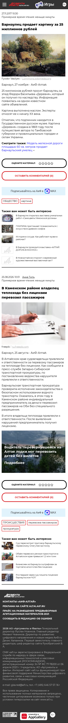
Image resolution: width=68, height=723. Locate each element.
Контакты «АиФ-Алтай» (19, 601)
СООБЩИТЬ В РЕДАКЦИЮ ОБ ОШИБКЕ (27, 618)
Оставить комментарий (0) (34, 175)
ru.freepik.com (20, 346)
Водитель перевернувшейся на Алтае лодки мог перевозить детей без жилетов (32, 451)
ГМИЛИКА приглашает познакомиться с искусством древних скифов (37, 227)
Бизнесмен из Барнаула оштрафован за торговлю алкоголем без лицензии (36, 565)
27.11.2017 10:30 (10, 13)
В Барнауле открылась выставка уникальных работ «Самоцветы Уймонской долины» (39, 216)
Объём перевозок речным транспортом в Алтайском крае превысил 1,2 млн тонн (37, 555)
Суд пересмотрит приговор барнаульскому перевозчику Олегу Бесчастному (38, 544)
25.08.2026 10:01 (11, 277)
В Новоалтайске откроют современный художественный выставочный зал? (36, 259)
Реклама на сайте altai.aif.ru (24, 606)
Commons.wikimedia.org (36, 78)
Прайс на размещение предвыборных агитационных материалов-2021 (30, 612)
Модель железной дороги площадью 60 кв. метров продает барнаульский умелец (32, 147)
